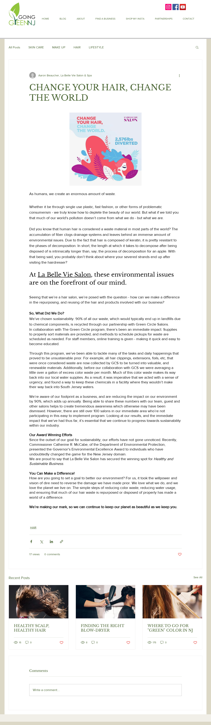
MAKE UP (58, 47)
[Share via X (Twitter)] (41, 541)
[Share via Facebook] (31, 541)
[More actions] (179, 75)
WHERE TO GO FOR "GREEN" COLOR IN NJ (170, 628)
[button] (105, 19)
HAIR (77, 47)
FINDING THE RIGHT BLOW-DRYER (102, 628)
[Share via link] (61, 541)
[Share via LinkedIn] (51, 541)
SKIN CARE (36, 47)
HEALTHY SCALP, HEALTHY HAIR (31, 628)
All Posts (14, 47)
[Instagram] (168, 7)
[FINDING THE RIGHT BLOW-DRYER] (105, 601)
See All (197, 577)
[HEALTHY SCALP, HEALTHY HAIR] (38, 601)
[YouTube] (183, 7)
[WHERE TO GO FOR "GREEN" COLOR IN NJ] (172, 601)
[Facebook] (175, 7)
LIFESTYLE (96, 47)
